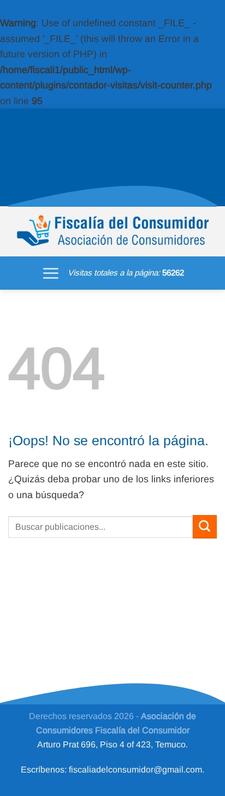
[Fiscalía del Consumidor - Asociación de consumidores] (112, 231)
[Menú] (51, 273)
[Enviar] (205, 526)
